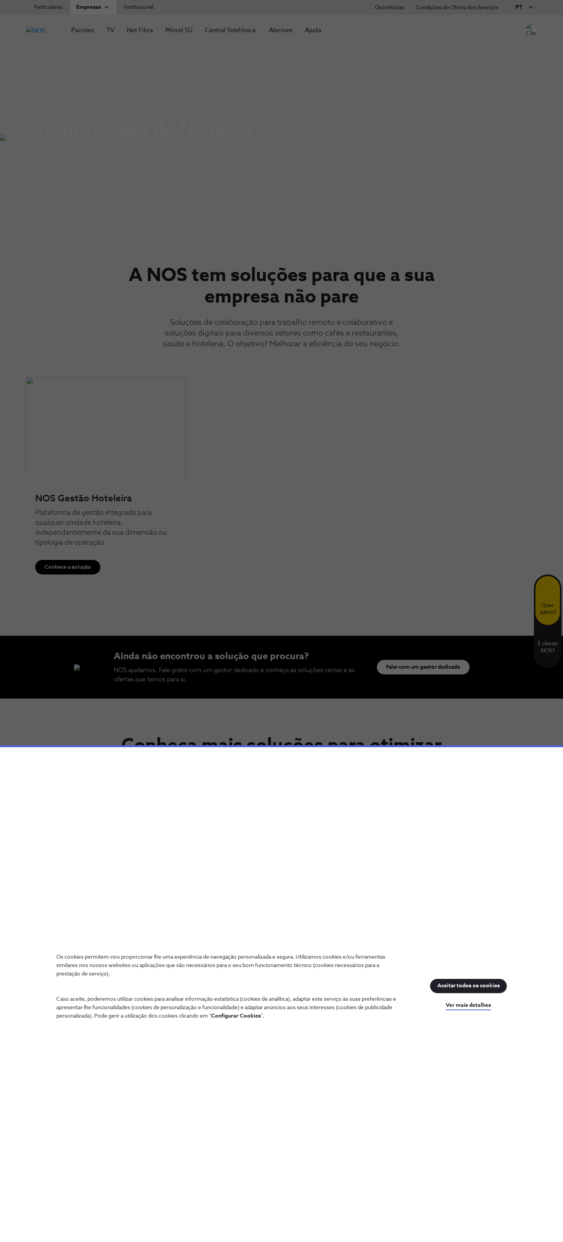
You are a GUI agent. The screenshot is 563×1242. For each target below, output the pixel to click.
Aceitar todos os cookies (468, 985)
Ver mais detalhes (468, 1005)
